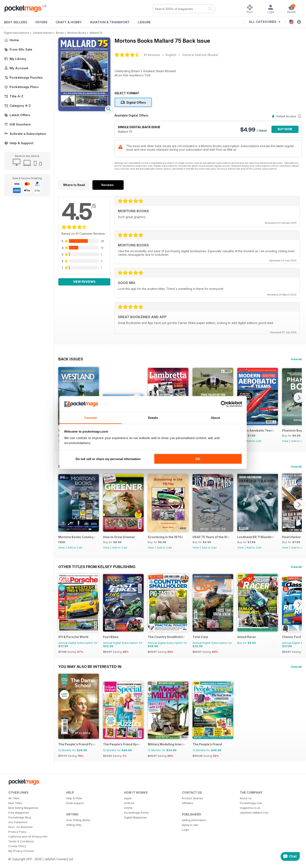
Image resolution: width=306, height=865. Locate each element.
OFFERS (41, 22)
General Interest (42, 32)
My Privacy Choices (21, 851)
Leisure (144, 22)
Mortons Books (76, 32)
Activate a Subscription (28, 134)
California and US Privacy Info (27, 836)
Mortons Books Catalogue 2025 (77, 537)
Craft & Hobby (69, 22)
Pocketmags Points (136, 812)
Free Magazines (18, 812)
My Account (19, 68)
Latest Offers (20, 115)
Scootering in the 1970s (165, 537)
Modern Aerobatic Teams (256, 430)
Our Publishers (17, 822)
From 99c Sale (21, 49)
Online (128, 807)
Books (60, 32)
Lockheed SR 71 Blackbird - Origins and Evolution (256, 537)
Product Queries (192, 798)
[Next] (299, 397)
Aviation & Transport (110, 22)
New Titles (15, 803)
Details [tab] (153, 417)
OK (197, 458)
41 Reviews (152, 55)
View (285, 441)
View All (296, 359)
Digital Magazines (135, 817)
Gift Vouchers (20, 124)
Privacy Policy (17, 831)
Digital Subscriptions (16, 32)
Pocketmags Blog (19, 817)
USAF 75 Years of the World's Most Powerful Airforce (212, 537)
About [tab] (215, 417)
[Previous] (61, 504)
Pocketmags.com (251, 803)
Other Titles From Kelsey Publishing (97, 567)
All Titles (13, 798)
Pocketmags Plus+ (24, 87)
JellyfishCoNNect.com (254, 812)
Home (14, 40)
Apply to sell (190, 825)
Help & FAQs (74, 798)
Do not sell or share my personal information (108, 458)
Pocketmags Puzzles (26, 77)
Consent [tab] (90, 417)
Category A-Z (20, 106)
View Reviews (84, 281)
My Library (18, 59)
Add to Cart (253, 441)
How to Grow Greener (119, 537)
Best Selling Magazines (23, 807)
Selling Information (194, 820)
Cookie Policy (17, 846)
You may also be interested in (89, 666)
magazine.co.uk (250, 807)
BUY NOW (285, 129)
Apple (128, 798)
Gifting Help (73, 825)
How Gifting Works (78, 820)
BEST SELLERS (15, 22)
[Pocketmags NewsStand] (25, 8)
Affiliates (187, 803)
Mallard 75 (96, 32)
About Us (246, 798)
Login (185, 829)
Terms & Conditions (21, 841)
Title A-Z (16, 96)
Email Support (75, 803)
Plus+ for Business (20, 827)
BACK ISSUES (70, 359)
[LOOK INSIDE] (84, 110)
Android (129, 803)
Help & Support (21, 143)
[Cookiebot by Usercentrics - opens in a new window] (224, 404)
